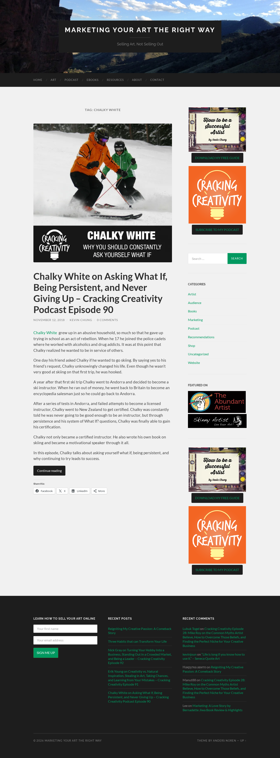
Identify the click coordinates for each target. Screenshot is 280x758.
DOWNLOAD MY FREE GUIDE (217, 158)
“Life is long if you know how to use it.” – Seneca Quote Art (214, 656)
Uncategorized (198, 354)
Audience (194, 303)
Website (194, 363)
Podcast (72, 79)
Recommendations (201, 337)
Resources (115, 79)
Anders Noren (224, 740)
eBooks (93, 79)
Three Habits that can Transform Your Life (137, 641)
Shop (191, 345)
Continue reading (49, 470)
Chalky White (45, 332)
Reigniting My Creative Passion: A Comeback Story (139, 631)
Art (53, 79)
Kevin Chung (81, 320)
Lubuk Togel (191, 629)
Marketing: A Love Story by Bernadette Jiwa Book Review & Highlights (212, 708)
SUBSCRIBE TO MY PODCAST (217, 230)
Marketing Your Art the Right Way (140, 30)
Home (37, 79)
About (137, 79)
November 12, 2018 (49, 320)
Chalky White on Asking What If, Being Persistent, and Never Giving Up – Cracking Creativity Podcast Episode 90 (100, 293)
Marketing (195, 320)
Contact (157, 79)
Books (192, 311)
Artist (192, 294)
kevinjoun (190, 654)
